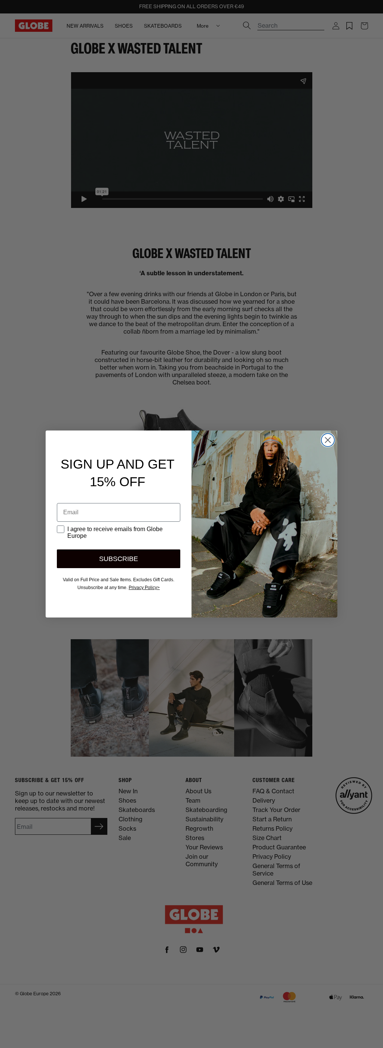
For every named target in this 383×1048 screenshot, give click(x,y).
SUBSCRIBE (118, 559)
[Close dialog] (327, 440)
